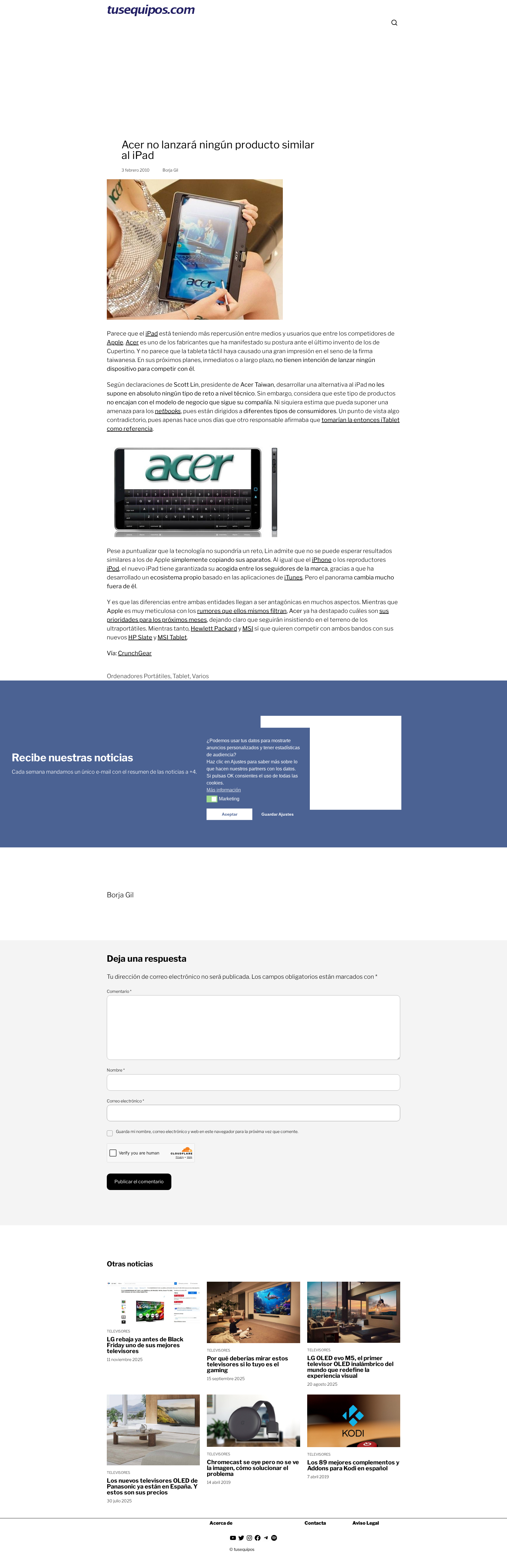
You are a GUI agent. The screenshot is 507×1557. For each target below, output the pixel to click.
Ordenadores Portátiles (138, 676)
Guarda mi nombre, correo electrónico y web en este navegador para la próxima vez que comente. (207, 1131)
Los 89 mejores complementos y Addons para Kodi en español (353, 1465)
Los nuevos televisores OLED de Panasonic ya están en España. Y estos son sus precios (152, 1486)
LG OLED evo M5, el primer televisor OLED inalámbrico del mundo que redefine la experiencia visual (350, 1367)
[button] (212, 799)
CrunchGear (135, 653)
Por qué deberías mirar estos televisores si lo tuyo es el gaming (247, 1364)
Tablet (181, 676)
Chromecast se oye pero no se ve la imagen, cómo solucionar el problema (253, 1468)
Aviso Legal (365, 1523)
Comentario (119, 991)
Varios (200, 676)
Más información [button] (224, 789)
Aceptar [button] (229, 814)
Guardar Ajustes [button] (277, 814)
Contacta (315, 1523)
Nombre (116, 1069)
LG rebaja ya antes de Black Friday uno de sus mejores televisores (145, 1345)
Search (394, 23)
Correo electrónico (125, 1100)
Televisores (118, 1331)
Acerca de (220, 1523)
